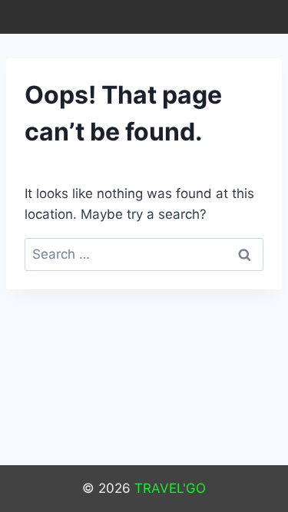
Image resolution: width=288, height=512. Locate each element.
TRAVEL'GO (170, 488)
